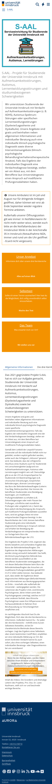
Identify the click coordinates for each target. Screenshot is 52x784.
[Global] (42, 4)
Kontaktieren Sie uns (11, 747)
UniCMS (12, 780)
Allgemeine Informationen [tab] (19, 367)
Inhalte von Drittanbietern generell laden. (26, 672)
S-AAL (10, 9)
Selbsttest (26, 291)
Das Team (26, 325)
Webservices (21, 780)
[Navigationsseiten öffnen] (3, 10)
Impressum (7, 752)
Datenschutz (7, 755)
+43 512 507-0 (15, 744)
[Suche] (37, 4)
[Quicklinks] (43, 4)
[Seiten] (48, 4)
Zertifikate (6, 764)
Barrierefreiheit (8, 760)
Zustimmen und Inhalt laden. (26, 669)
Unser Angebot (26, 256)
